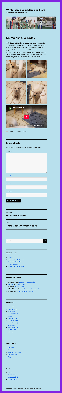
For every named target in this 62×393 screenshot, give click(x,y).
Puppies (10, 357)
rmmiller (11, 131)
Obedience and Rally (14, 352)
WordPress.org (12, 379)
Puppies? (10, 257)
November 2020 (13, 314)
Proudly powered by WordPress (33, 388)
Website (9, 192)
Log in (10, 372)
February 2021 (12, 309)
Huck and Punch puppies (27, 282)
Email (8, 184)
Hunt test (11, 347)
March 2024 (12, 307)
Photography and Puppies (16, 266)
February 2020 (12, 318)
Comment (10, 151)
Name (8, 176)
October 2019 (12, 325)
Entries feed (12, 375)
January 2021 (12, 311)
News (26, 131)
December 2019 (13, 320)
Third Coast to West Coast (16, 259)
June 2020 (11, 316)
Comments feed (13, 377)
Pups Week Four (13, 264)
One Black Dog (12, 354)
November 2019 (13, 323)
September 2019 (13, 327)
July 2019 (11, 332)
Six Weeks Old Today (14, 262)
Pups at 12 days (20, 284)
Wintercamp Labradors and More (25, 10)
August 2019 (12, 329)
